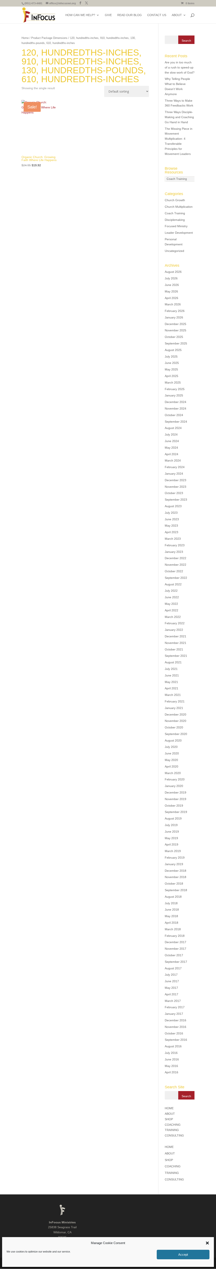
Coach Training (177, 178)
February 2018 (175, 935)
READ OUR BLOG (129, 15)
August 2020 (173, 740)
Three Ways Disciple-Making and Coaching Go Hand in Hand (179, 117)
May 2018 (171, 916)
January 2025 (174, 395)
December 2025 (175, 324)
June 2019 (172, 831)
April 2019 (171, 844)
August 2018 (173, 896)
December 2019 (175, 792)
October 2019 (174, 805)
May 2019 (171, 838)
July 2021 (171, 669)
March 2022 (173, 617)
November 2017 (175, 948)
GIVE (108, 15)
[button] (207, 1243)
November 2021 (175, 643)
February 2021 (175, 701)
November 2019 (175, 799)
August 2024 (173, 428)
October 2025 (174, 337)
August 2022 (173, 584)
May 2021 (171, 682)
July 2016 (171, 1053)
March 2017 (173, 1001)
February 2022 (175, 623)
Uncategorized (174, 251)
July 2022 (171, 590)
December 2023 (175, 480)
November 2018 (175, 877)
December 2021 (175, 636)
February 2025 (175, 389)
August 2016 (173, 1046)
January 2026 (174, 317)
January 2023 (174, 551)
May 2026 (171, 291)
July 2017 (171, 974)
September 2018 (176, 890)
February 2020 (175, 779)
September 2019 (176, 812)
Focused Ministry (176, 226)
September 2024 (176, 421)
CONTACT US (156, 15)
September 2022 (176, 577)
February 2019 (175, 857)
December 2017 (175, 942)
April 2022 (171, 610)
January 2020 (174, 786)
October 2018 (174, 883)
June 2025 (172, 363)
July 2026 (171, 278)
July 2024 (171, 434)
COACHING (173, 1124)
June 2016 (172, 1059)
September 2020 (176, 734)
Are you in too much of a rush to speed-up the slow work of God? (179, 67)
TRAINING (172, 1130)
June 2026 (172, 285)
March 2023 (173, 538)
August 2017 (173, 968)
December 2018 (175, 870)
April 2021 (171, 688)
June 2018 (172, 909)
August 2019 (173, 818)
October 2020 (174, 727)
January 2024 (174, 473)
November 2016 (175, 1027)
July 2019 (171, 825)
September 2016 (176, 1039)
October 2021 (174, 649)
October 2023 (174, 493)
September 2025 (176, 343)
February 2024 (175, 467)
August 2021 (173, 662)
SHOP (169, 1119)
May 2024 (171, 447)
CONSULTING (174, 1135)
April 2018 (171, 922)
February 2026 (175, 311)
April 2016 (171, 1072)
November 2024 (175, 408)
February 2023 (175, 545)
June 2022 (172, 597)
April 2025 (171, 376)
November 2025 (175, 330)
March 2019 (173, 851)
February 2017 (175, 1007)
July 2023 (171, 512)
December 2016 (175, 1020)
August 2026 (173, 271)
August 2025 (173, 350)
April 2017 (171, 994)
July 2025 (171, 356)
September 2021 (176, 655)
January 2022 (174, 629)
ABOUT (177, 15)
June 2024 (172, 441)
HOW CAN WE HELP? (80, 15)
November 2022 (175, 564)
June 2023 (172, 519)
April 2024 (171, 454)
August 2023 (173, 506)
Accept (183, 1254)
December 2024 (175, 402)
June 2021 (172, 675)
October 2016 (174, 1033)
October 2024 (174, 415)
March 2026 (173, 304)
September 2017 (176, 961)
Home (25, 38)
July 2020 (171, 747)
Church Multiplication (179, 206)
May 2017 (171, 987)
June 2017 (172, 981)
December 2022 (175, 558)
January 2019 (174, 864)
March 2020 (173, 773)
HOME (169, 1108)
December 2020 (175, 714)
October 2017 (174, 955)
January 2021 (174, 708)
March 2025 (173, 382)
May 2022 (171, 603)
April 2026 (171, 298)
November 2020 (175, 721)
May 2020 (171, 760)
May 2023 (171, 525)
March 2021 (173, 695)
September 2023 (176, 499)
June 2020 (172, 753)
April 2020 (171, 766)
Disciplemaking (175, 219)
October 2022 (174, 571)
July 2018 (171, 903)
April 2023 (171, 532)
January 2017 (174, 1013)
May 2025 (171, 369)
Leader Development (179, 232)
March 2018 (173, 929)
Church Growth (175, 200)
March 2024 (173, 460)
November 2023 (175, 486)
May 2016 (171, 1066)
